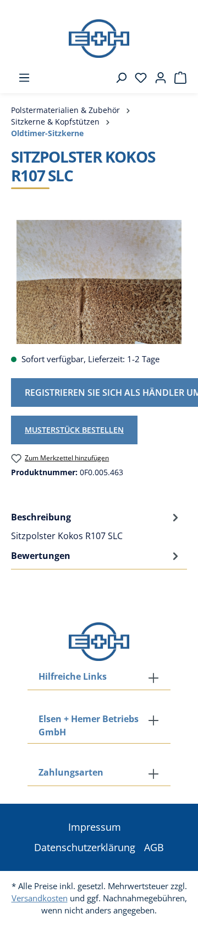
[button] (99, 773)
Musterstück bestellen (74, 429)
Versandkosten (40, 898)
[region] (99, 282)
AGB (154, 847)
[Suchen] (118, 78)
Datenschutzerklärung (84, 847)
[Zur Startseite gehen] (99, 38)
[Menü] (21, 78)
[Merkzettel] (137, 78)
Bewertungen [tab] (40, 556)
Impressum (94, 826)
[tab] (96, 526)
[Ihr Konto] (157, 78)
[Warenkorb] (177, 78)
